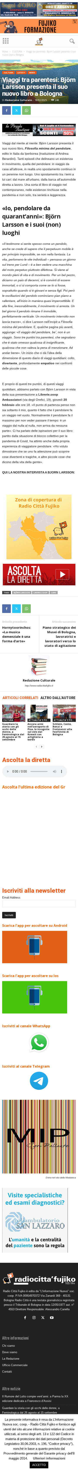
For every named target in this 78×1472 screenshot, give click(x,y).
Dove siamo (9, 1352)
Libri (53, 592)
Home (5, 51)
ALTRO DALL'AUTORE (58, 698)
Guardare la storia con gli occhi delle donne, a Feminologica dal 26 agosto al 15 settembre (13, 731)
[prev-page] (36, 747)
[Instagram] (35, 1318)
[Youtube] (52, 1318)
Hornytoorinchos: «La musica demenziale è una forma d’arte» (16, 634)
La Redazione (10, 1358)
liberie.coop (40, 592)
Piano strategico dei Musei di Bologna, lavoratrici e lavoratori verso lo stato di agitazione (59, 636)
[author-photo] (39, 665)
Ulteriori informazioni (49, 1458)
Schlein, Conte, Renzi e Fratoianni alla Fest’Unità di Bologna (62, 729)
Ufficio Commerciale (15, 1365)
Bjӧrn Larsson (22, 592)
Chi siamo (8, 1345)
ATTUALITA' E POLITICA (40, 720)
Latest (21, 72)
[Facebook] (6, 110)
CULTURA (17, 51)
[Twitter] (16, 110)
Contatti (7, 1371)
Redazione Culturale (18, 100)
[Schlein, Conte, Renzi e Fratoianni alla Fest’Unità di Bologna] (64, 713)
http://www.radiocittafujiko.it (39, 685)
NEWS (32, 72)
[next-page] (41, 747)
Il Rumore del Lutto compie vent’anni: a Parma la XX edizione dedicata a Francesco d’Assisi (35, 1399)
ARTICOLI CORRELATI (20, 698)
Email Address (11, 897)
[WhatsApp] (26, 110)
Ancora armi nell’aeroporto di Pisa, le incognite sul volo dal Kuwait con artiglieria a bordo (38, 731)
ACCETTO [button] (39, 1465)
